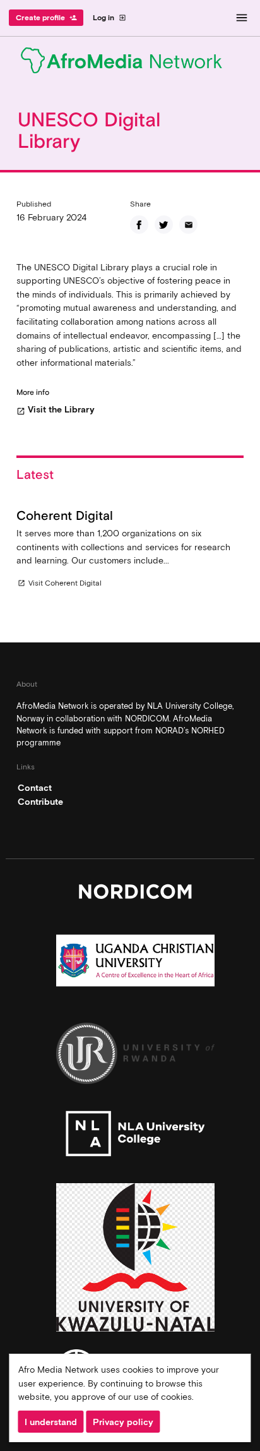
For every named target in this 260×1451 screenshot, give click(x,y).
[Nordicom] (135, 894)
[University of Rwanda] (135, 1056)
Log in (109, 17)
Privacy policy (123, 1422)
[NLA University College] (135, 1136)
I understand (51, 1422)
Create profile (46, 17)
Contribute (40, 802)
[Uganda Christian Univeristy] (135, 963)
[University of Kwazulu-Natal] (135, 1260)
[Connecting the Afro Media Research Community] (130, 62)
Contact (35, 788)
